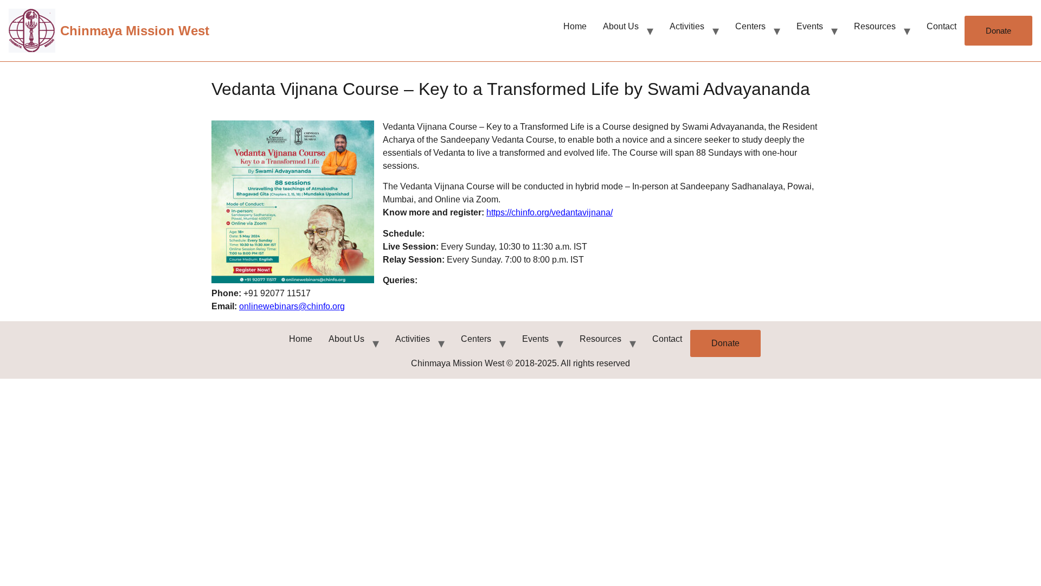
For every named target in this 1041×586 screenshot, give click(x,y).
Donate (998, 30)
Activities (687, 26)
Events (809, 26)
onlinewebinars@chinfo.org (292, 306)
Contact (941, 26)
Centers (750, 26)
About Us (621, 26)
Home (575, 26)
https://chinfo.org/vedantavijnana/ (549, 212)
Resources (875, 26)
